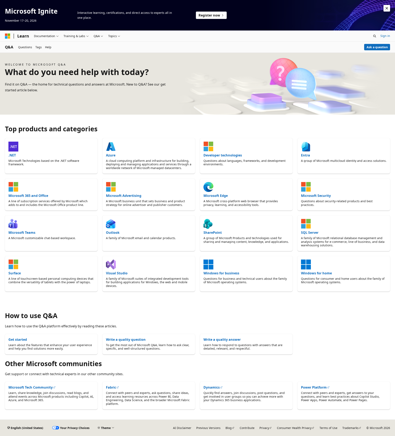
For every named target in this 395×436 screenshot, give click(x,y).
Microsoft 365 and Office (28, 196)
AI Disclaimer (182, 428)
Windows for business (221, 273)
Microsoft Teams (21, 232)
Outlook (113, 232)
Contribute (247, 428)
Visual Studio (117, 273)
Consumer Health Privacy (294, 428)
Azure (110, 155)
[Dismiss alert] (386, 8)
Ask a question (377, 47)
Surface (14, 273)
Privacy (264, 428)
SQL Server (309, 232)
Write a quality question (126, 339)
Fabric (111, 387)
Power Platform (314, 387)
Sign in (385, 36)
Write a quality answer (222, 339)
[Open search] (375, 36)
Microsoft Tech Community (30, 387)
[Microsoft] (7, 36)
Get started (17, 339)
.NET (12, 155)
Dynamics (211, 387)
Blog (228, 428)
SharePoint (212, 232)
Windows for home (316, 273)
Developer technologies (222, 155)
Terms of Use (328, 428)
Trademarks (350, 428)
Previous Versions (208, 428)
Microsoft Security (316, 196)
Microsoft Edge (215, 196)
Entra (305, 155)
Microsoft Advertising (123, 196)
